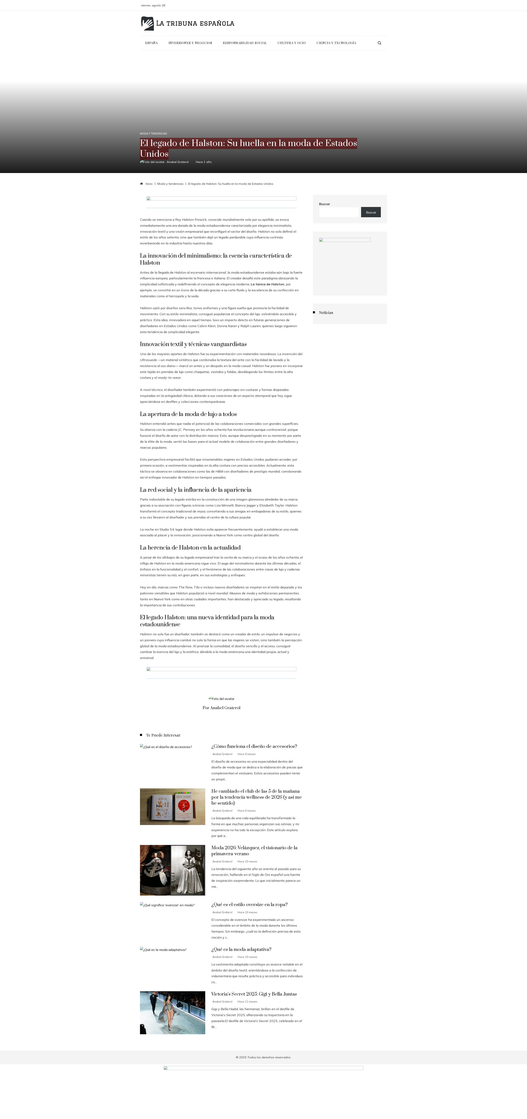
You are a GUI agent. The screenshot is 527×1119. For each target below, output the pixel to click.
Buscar (324, 204)
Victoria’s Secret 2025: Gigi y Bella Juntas (254, 994)
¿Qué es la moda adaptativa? (241, 950)
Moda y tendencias (153, 133)
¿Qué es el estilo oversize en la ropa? (249, 905)
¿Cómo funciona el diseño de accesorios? (254, 746)
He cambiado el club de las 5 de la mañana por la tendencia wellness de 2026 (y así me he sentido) (256, 797)
